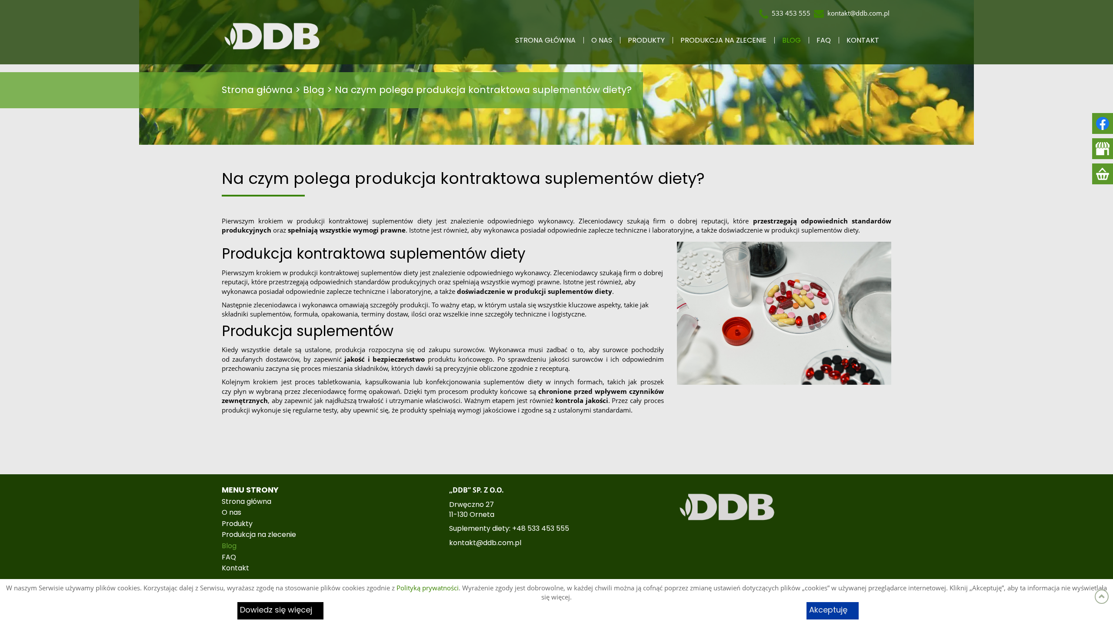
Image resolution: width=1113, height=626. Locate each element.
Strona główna (545, 40)
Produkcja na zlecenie (723, 40)
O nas (601, 40)
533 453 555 (791, 13)
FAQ (823, 40)
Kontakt (862, 40)
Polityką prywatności (428, 587)
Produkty (646, 40)
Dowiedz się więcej (276, 610)
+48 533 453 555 (540, 528)
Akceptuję (828, 610)
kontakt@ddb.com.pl (858, 13)
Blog (791, 40)
